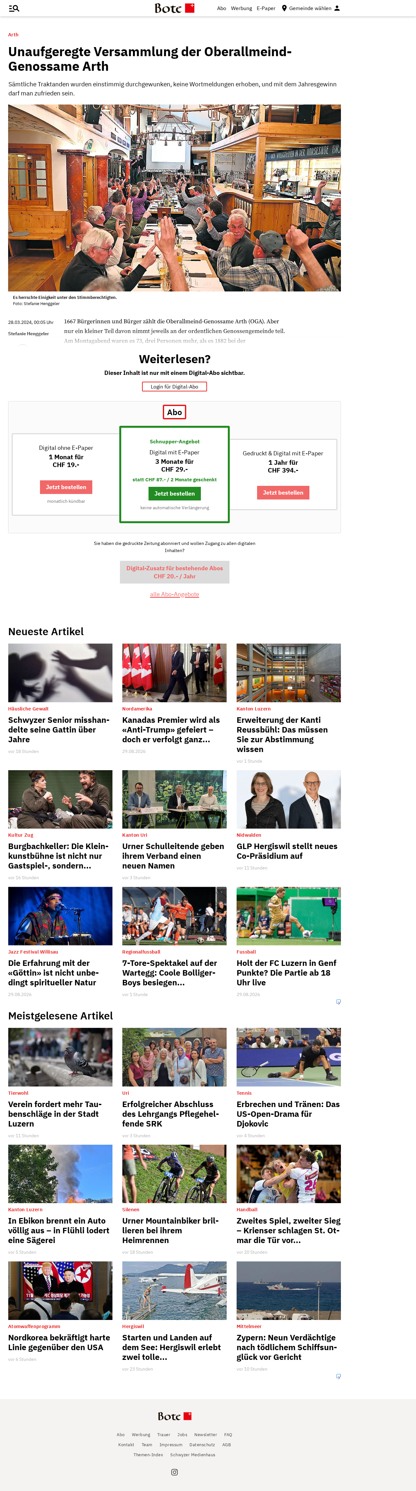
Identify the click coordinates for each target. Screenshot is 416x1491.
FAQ (228, 1434)
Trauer (163, 1434)
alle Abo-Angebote (174, 594)
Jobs (182, 1434)
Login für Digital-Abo (174, 386)
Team (147, 1445)
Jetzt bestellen (66, 487)
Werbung (241, 8)
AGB (226, 1445)
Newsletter (205, 1434)
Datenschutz (202, 1445)
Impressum (171, 1445)
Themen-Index (148, 1455)
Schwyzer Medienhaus (192, 1455)
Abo (221, 8)
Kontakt (126, 1445)
